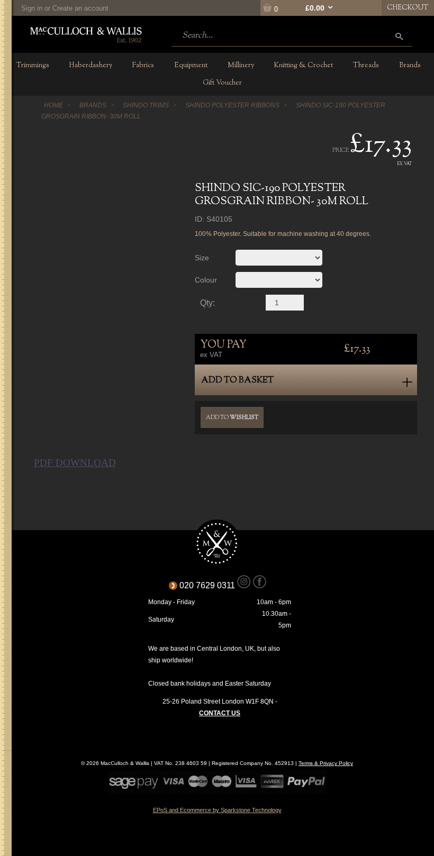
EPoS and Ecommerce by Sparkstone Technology (217, 810)
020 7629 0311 (211, 585)
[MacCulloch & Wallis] (85, 34)
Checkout (408, 8)
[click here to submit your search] (399, 36)
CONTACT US (219, 713)
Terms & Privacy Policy (326, 763)
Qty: (207, 303)
